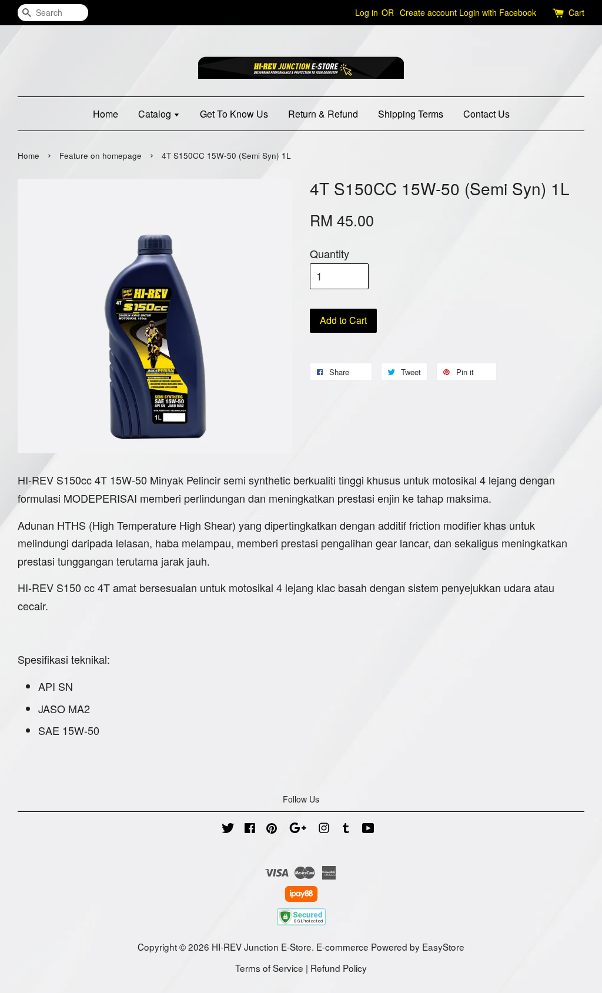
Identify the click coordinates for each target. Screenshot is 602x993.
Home (105, 114)
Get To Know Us (234, 114)
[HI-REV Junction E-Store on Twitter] (228, 829)
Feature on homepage (100, 155)
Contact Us (486, 114)
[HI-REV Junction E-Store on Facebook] (249, 829)
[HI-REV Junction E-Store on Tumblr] (346, 829)
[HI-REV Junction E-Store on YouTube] (368, 829)
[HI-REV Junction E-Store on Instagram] (323, 829)
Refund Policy (338, 967)
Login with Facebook (497, 12)
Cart (576, 12)
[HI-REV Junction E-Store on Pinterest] (271, 829)
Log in (366, 12)
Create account (428, 12)
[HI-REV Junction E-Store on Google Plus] (298, 829)
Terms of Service (269, 967)
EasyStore (443, 946)
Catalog (155, 114)
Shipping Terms (410, 114)
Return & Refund (323, 114)
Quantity (329, 253)
